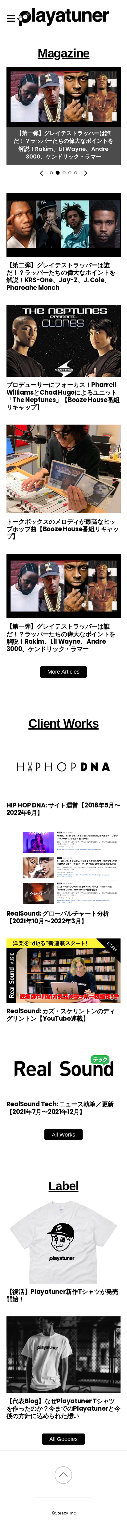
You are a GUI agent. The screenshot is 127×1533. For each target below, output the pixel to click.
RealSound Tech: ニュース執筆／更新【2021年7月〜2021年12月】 (60, 1108)
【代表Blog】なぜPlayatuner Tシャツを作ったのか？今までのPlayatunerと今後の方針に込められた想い (63, 1408)
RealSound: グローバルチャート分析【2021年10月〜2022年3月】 (57, 917)
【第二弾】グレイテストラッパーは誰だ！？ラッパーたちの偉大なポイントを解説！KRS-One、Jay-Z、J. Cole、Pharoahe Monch (61, 276)
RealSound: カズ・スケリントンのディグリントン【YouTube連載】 (60, 1015)
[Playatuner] (63, 27)
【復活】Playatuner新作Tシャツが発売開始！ (62, 1295)
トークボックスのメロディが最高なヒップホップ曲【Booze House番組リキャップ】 (62, 529)
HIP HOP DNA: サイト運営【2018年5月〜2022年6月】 (63, 809)
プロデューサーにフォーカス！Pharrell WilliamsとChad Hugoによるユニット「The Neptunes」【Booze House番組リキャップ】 (63, 396)
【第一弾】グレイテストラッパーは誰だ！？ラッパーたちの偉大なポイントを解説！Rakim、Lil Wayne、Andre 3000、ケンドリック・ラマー (63, 144)
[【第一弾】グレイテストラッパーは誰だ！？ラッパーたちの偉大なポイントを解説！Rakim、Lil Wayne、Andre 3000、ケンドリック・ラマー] (63, 121)
